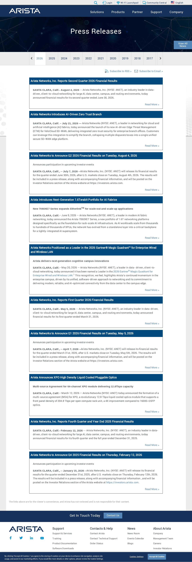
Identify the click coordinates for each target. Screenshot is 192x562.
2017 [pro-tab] (149, 58)
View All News (183, 44)
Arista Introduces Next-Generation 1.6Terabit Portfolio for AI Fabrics (74, 199)
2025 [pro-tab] (52, 58)
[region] (96, 557)
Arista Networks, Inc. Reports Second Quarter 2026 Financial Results (74, 81)
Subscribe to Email (150, 71)
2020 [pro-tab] (113, 58)
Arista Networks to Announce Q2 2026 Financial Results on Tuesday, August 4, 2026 (84, 155)
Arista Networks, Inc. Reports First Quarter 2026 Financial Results (72, 300)
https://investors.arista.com (122, 482)
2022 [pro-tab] (88, 58)
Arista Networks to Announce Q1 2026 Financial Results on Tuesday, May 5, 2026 (82, 333)
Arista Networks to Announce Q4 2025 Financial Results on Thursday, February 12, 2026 (86, 455)
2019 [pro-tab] (125, 58)
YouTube (42, 538)
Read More (151, 104)
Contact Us (113, 515)
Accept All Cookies (156, 557)
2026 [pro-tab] (39, 58)
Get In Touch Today (85, 515)
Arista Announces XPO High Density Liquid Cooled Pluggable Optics (74, 377)
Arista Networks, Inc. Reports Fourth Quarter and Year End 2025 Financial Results (82, 421)
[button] (96, 3)
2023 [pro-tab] (76, 58)
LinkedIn (31, 538)
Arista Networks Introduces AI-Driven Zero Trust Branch (66, 114)
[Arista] (24, 10)
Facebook (10, 538)
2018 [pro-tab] (137, 58)
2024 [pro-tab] (64, 58)
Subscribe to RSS (119, 71)
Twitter (21, 538)
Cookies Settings (137, 557)
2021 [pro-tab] (101, 58)
